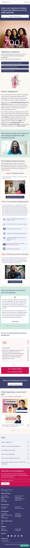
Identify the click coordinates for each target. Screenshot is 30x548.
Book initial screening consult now (15, 197)
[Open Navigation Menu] (28, 2)
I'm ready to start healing (15, 281)
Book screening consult (15, 16)
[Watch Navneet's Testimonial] (15, 147)
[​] (15, 480)
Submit (5, 483)
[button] (15, 442)
